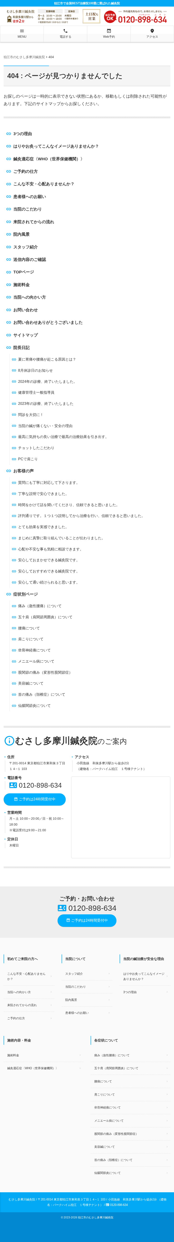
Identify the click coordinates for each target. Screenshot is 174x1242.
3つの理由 (22, 133)
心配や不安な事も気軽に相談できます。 (50, 549)
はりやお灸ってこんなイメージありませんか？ (56, 146)
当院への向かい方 (29, 297)
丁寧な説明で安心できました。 (43, 494)
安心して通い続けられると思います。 (49, 582)
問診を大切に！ (31, 415)
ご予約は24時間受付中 (35, 799)
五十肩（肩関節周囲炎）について (45, 617)
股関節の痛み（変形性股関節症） (45, 672)
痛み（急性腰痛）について (40, 606)
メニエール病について (36, 661)
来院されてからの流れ (33, 222)
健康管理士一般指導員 (36, 392)
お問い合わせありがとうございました (48, 322)
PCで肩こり (28, 459)
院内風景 (21, 234)
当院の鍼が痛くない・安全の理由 (45, 426)
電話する (65, 33)
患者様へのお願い (29, 196)
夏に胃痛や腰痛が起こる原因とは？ (47, 359)
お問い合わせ (25, 310)
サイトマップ (25, 335)
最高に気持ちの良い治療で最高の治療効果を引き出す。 (63, 437)
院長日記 (21, 347)
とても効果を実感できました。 (43, 527)
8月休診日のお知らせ (35, 370)
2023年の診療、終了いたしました (45, 404)
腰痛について (29, 628)
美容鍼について (31, 683)
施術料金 (21, 284)
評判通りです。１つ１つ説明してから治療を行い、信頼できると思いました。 (81, 516)
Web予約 (109, 33)
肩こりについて (31, 639)
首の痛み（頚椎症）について (41, 694)
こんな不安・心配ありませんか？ (44, 184)
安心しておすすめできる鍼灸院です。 (49, 571)
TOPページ (23, 272)
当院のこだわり (27, 209)
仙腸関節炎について (34, 706)
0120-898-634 (35, 785)
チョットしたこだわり (36, 448)
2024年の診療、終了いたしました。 (47, 381)
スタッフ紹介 (25, 247)
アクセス (152, 33)
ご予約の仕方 (25, 171)
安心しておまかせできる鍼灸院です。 (49, 560)
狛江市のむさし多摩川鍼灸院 (95, 1217)
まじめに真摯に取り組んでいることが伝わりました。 (61, 538)
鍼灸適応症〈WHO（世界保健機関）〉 (49, 159)
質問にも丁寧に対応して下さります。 (49, 483)
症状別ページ (25, 594)
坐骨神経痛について (34, 650)
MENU (22, 33)
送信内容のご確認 (29, 259)
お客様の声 (23, 471)
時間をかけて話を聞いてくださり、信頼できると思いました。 (69, 505)
